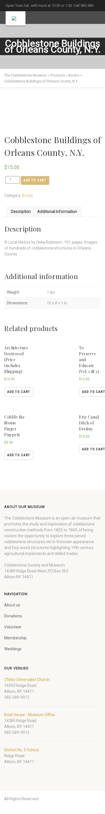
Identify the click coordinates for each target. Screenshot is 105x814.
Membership (15, 638)
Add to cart (35, 180)
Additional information (57, 211)
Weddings (13, 649)
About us (12, 605)
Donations (13, 616)
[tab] (21, 211)
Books (27, 195)
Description (21, 211)
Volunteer (13, 627)
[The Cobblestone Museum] (15, 18)
